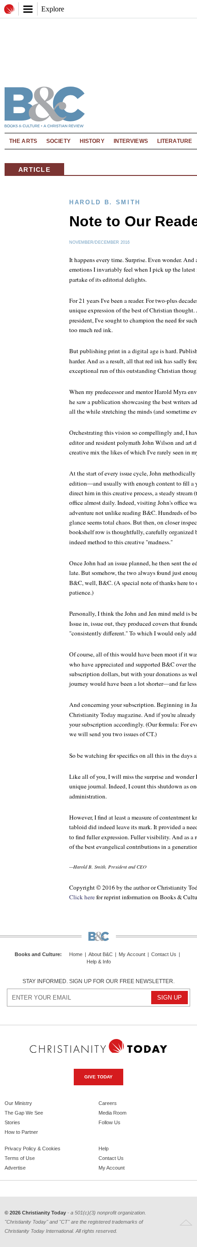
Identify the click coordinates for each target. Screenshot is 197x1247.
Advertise (15, 1167)
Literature (174, 141)
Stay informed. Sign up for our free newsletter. (98, 981)
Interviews (131, 141)
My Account (132, 954)
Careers (107, 1103)
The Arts (23, 141)
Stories (12, 1122)
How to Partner (21, 1132)
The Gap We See (24, 1113)
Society (58, 141)
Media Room (112, 1113)
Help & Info (99, 961)
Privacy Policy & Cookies (32, 1148)
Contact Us (163, 954)
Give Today (98, 1076)
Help (103, 1148)
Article (34, 169)
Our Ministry (18, 1103)
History (92, 141)
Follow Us (109, 1122)
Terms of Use (20, 1158)
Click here (82, 897)
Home (75, 954)
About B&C (100, 954)
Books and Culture (37, 954)
